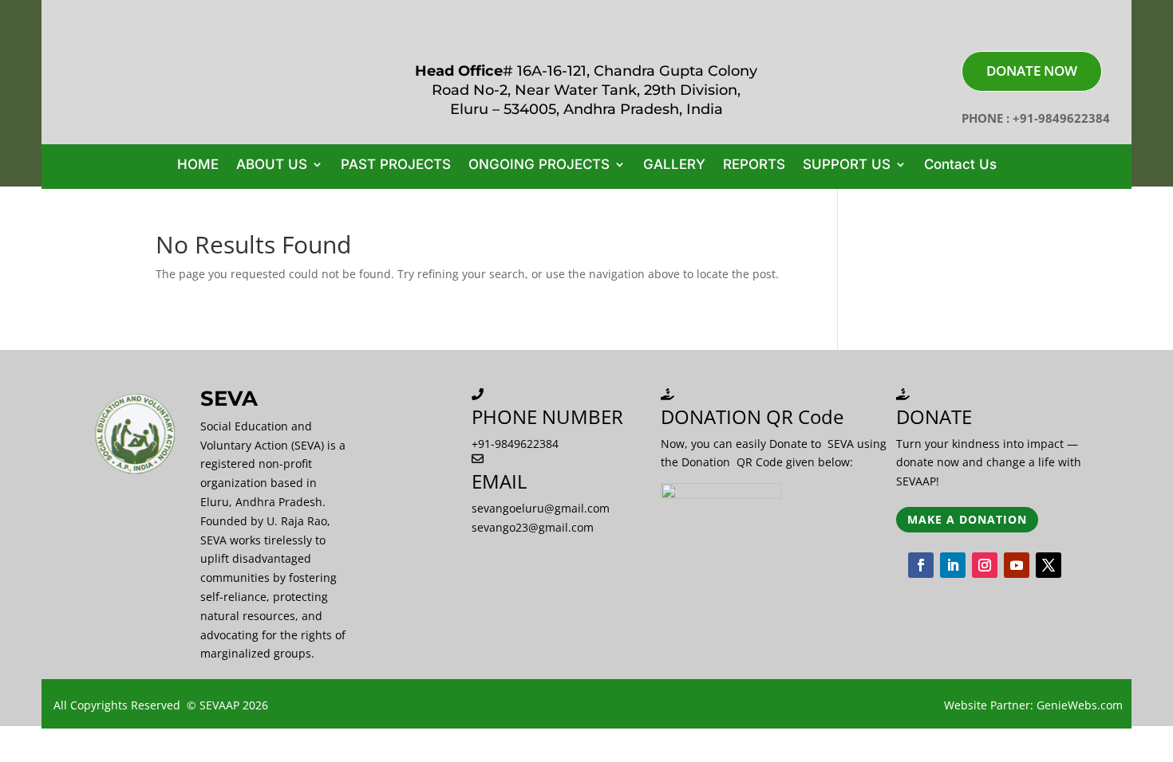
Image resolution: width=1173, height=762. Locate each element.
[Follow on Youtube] (1016, 565)
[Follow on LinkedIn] (953, 565)
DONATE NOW (1031, 70)
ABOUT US (271, 165)
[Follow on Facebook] (921, 565)
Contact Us (960, 165)
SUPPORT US (847, 165)
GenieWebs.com (1080, 705)
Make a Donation (967, 519)
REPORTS (754, 165)
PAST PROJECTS (396, 165)
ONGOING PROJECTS (539, 165)
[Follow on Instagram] (984, 565)
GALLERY (674, 165)
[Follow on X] (1048, 565)
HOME (198, 165)
